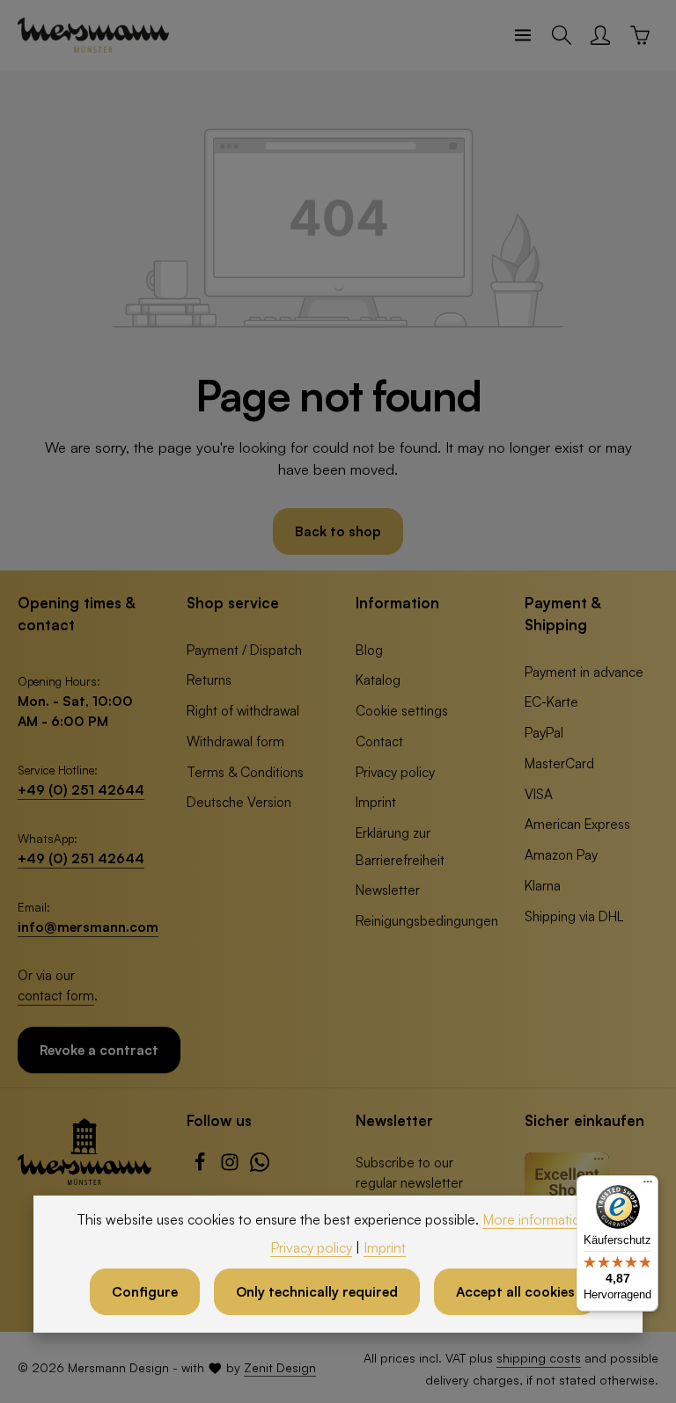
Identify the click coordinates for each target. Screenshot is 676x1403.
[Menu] (522, 35)
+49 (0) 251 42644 (81, 789)
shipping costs (538, 1357)
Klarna (543, 885)
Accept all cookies (515, 1291)
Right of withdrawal (243, 710)
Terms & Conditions (245, 772)
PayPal (544, 732)
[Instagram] (231, 1166)
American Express (577, 823)
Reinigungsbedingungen (427, 920)
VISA (539, 794)
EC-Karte (551, 701)
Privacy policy (395, 772)
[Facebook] (201, 1166)
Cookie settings (402, 710)
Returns (209, 679)
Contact (379, 741)
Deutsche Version (239, 802)
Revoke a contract (99, 1049)
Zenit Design (280, 1367)
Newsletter (388, 889)
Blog (369, 649)
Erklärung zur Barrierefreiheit (400, 846)
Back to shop (338, 531)
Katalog (378, 679)
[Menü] (647, 1185)
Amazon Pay (561, 854)
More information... (540, 1219)
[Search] (561, 35)
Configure (145, 1291)
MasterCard (559, 763)
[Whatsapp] (259, 1166)
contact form (56, 995)
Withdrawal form (235, 741)
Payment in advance (584, 671)
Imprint (376, 802)
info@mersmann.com (88, 926)
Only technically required (317, 1291)
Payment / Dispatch (244, 649)
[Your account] (600, 35)
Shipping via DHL (574, 916)
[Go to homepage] (93, 35)
